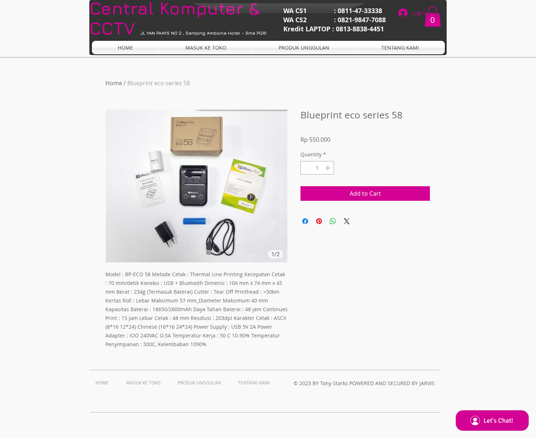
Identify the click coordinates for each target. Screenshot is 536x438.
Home (113, 83)
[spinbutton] (317, 167)
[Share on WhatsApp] (333, 221)
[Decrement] (306, 167)
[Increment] (328, 167)
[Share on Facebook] (305, 221)
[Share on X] (346, 221)
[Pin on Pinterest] (319, 221)
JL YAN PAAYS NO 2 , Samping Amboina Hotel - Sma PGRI (203, 33)
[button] (432, 16)
